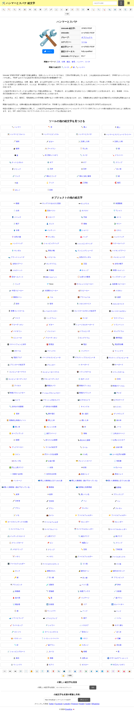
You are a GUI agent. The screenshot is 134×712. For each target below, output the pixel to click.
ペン (85, 501)
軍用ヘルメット (119, 270)
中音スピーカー (17, 290)
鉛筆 (17, 494)
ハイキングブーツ (119, 250)
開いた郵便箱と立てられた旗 (119, 480)
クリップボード (17, 543)
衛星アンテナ (85, 591)
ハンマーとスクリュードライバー (118, 134)
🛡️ (83, 9)
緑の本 (118, 420)
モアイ (51, 665)
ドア (85, 604)
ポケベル (17, 351)
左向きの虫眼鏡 (17, 406)
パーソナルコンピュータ (51, 357)
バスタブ (85, 625)
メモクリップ (18, 549)
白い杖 (118, 169)
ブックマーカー (17, 447)
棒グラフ (119, 536)
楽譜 (119, 297)
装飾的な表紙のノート (17, 420)
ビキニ (118, 230)
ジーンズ (17, 217)
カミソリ (17, 632)
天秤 (51, 169)
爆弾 (17, 148)
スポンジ (85, 645)
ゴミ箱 (85, 564)
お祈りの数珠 (85, 277)
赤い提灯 (85, 414)
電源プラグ (17, 357)
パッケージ (17, 480)
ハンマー (17, 127)
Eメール (119, 467)
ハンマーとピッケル (51, 134)
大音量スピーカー (51, 290)
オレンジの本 (51, 427)
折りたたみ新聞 (51, 440)
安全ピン (85, 632)
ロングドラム (51, 264)
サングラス (85, 203)
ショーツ (85, 230)
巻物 (85, 433)
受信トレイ (119, 474)
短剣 (17, 141)
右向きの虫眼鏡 (51, 406)
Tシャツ (119, 210)
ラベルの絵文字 (51, 447)
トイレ (118, 618)
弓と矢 (85, 148)
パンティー (51, 230)
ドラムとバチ (85, 331)
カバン (51, 515)
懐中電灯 (51, 414)
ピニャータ (17, 338)
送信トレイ (85, 474)
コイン (17, 454)
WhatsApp (95, 704)
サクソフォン (119, 318)
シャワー (51, 625)
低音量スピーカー (119, 284)
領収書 (118, 461)
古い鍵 (51, 577)
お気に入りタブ (119, 440)
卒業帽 (51, 270)
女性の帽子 (119, 264)
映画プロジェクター (17, 393)
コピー (49, 51)
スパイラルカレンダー (85, 529)
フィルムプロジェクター (51, 393)
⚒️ (25, 9)
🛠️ (35, 9)
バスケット (17, 638)
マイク (17, 318)
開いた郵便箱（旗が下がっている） (17, 487)
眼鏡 (17, 203)
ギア (51, 162)
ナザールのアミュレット (119, 658)
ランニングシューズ (85, 250)
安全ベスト (51, 210)
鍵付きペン (85, 571)
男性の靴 (51, 250)
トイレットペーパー (51, 638)
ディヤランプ (119, 414)
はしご (17, 190)
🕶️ (10, 671)
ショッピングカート (17, 651)
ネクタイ (85, 210)
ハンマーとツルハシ (17, 134)
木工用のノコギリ (51, 155)
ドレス (51, 224)
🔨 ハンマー (80, 67)
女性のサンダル (85, 257)
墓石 (17, 658)
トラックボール (85, 372)
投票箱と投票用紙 (85, 487)
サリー (118, 224)
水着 (17, 230)
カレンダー (85, 522)
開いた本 (85, 420)
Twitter (51, 704)
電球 (17, 414)
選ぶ (85, 127)
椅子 (85, 618)
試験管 (51, 585)
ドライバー (119, 155)
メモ (17, 515)
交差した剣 (85, 141)
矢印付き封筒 (51, 474)
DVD (119, 379)
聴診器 (17, 604)
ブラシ (17, 508)
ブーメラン (51, 148)
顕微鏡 (17, 591)
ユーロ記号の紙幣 (119, 454)
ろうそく (118, 407)
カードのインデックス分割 (18, 522)
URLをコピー (84, 700)
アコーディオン (17, 325)
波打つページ (51, 433)
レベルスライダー (50, 311)
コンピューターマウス (17, 372)
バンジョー (51, 331)
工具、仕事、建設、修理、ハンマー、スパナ (73, 62)
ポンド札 (17, 461)
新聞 (17, 440)
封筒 (51, 467)
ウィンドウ (119, 351)
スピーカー (85, 290)
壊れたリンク (51, 176)
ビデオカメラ (85, 400)
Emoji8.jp (68, 709)
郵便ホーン (17, 297)
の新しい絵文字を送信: (46, 687)
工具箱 (85, 183)
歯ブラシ (119, 598)
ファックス (51, 351)
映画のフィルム (85, 385)
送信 (92, 687)
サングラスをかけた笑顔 (51, 203)
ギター (51, 325)
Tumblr (87, 704)
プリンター (51, 365)
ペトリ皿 (85, 585)
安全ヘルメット (17, 277)
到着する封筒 (18, 474)
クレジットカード (85, 461)
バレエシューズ (119, 257)
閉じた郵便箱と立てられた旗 (51, 480)
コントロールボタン (118, 311)
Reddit (81, 704)
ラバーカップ (18, 625)
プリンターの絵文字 (17, 365)
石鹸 (119, 638)
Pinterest (74, 704)
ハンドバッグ (119, 237)
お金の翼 (51, 461)
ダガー (51, 142)
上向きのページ (119, 433)
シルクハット (18, 270)
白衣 (17, 210)
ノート (118, 427)
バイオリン (17, 331)
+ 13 (67, 14)
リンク (17, 176)
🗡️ (46, 9)
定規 (51, 190)
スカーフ (51, 217)
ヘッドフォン (51, 318)
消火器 (118, 645)
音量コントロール (17, 311)
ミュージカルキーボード (85, 325)
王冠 (85, 264)
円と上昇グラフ (17, 467)
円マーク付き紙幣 (51, 454)
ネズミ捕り (119, 625)
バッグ (85, 237)
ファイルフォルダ (51, 522)
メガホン (119, 290)
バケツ (85, 638)
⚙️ (115, 9)
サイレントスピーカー (85, 284)
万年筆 (17, 501)
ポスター (85, 665)
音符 (17, 304)
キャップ (85, 270)
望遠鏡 (51, 591)
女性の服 (17, 237)
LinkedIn (67, 704)
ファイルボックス (118, 557)
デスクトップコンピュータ (85, 357)
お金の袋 (119, 447)
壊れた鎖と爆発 (85, 176)
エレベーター (119, 604)
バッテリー (85, 351)
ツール (84, 42)
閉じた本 (51, 420)
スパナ (85, 155)
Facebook (58, 704)
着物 (85, 224)
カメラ (17, 400)
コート (118, 217)
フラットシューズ (17, 257)
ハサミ (17, 556)
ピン (51, 543)
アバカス (17, 385)
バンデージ (85, 598)
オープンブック (17, 433)
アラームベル (85, 297)
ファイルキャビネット (51, 564)
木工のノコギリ (119, 665)
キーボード (85, 365)
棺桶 (85, 651)
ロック (17, 571)
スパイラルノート (17, 529)
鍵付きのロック (119, 571)
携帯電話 (119, 338)
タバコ (51, 651)
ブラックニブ (118, 494)
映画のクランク (85, 393)
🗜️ (125, 9)
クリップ (119, 162)
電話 (85, 344)
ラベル (85, 447)
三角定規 (119, 549)
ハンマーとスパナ (85, 134)
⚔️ (56, 9)
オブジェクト (87, 37)
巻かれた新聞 (85, 440)
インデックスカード (17, 536)
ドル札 (85, 454)
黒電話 (51, 344)
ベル (51, 297)
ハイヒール (51, 257)
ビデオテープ (119, 400)
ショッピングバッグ (51, 243)
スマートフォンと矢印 (17, 344)
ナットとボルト (17, 162)
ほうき (118, 632)
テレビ (118, 393)
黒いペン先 (85, 494)
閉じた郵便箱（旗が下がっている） (85, 480)
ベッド (85, 611)
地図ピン (85, 543)
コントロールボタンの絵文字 (85, 311)
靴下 (17, 224)
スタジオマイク (85, 304)
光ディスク (85, 379)
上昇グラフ (51, 536)
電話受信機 (119, 344)
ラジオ (85, 318)
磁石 (119, 183)
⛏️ (14, 9)
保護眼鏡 (119, 203)
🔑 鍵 (72, 67)
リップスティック (119, 277)
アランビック (119, 577)
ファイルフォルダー (85, 515)
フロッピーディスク (51, 379)
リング (17, 284)
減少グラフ (85, 536)
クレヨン (85, 508)
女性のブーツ (18, 264)
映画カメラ (51, 385)
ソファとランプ (17, 618)
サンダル (51, 237)
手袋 (85, 217)
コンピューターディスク (17, 379)
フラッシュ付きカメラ (51, 400)
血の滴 (17, 598)
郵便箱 (51, 487)
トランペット (119, 325)
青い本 (17, 427)
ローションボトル (51, 632)
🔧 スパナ (66, 67)
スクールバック (119, 243)
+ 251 (70, 675)
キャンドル (85, 406)
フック (51, 183)
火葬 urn (85, 658)
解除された (51, 571)
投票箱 (118, 487)
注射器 (118, 591)
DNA (119, 585)
